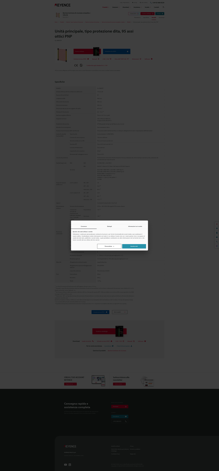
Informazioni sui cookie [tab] (135, 226)
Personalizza (108, 246)
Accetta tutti (134, 246)
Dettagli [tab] (109, 226)
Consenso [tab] (84, 226)
